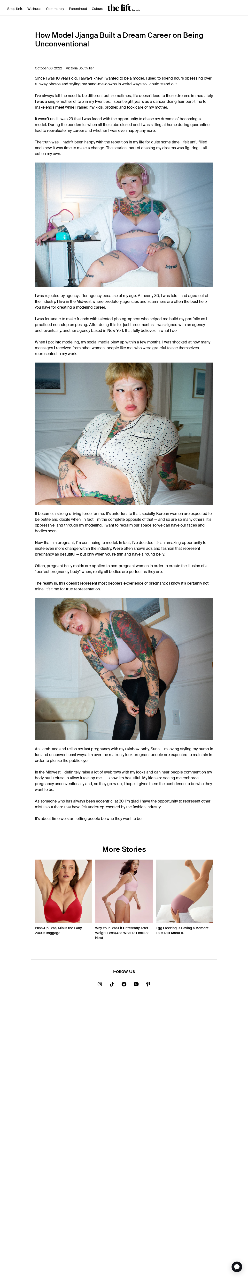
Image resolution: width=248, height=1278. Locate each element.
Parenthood (78, 9)
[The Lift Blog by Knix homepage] (124, 7)
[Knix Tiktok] (111, 985)
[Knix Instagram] (99, 985)
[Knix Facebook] (124, 985)
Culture (97, 9)
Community (55, 9)
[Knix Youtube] (136, 985)
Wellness (34, 9)
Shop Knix (15, 9)
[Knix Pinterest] (148, 985)
